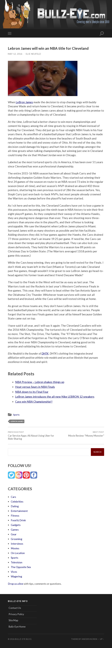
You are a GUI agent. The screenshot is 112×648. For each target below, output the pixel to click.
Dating (15, 506)
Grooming (16, 539)
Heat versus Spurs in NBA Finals (35, 386)
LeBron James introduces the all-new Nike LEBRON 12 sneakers (54, 396)
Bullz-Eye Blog (23, 639)
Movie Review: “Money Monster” (86, 434)
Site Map (13, 620)
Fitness (15, 515)
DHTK (45, 353)
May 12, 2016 (15, 54)
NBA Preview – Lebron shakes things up (39, 382)
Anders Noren (89, 639)
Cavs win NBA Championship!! (33, 401)
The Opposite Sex (21, 567)
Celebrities (17, 501)
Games (15, 529)
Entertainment (19, 510)
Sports (16, 414)
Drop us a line (15, 583)
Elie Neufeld (33, 54)
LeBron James (24, 102)
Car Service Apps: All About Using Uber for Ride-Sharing (31, 435)
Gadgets (16, 524)
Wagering (16, 576)
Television (16, 562)
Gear (13, 534)
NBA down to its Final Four (31, 391)
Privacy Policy (16, 614)
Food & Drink (18, 520)
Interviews (17, 543)
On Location (18, 553)
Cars (13, 496)
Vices (14, 571)
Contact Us (15, 607)
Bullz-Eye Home (17, 626)
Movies (15, 548)
